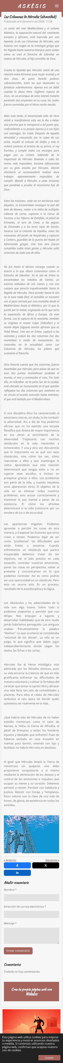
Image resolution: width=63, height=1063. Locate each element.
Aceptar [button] (49, 1057)
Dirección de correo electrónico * (25, 906)
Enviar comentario (18, 951)
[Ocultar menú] (56, 6)
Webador (31, 994)
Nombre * (10, 890)
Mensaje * (10, 923)
